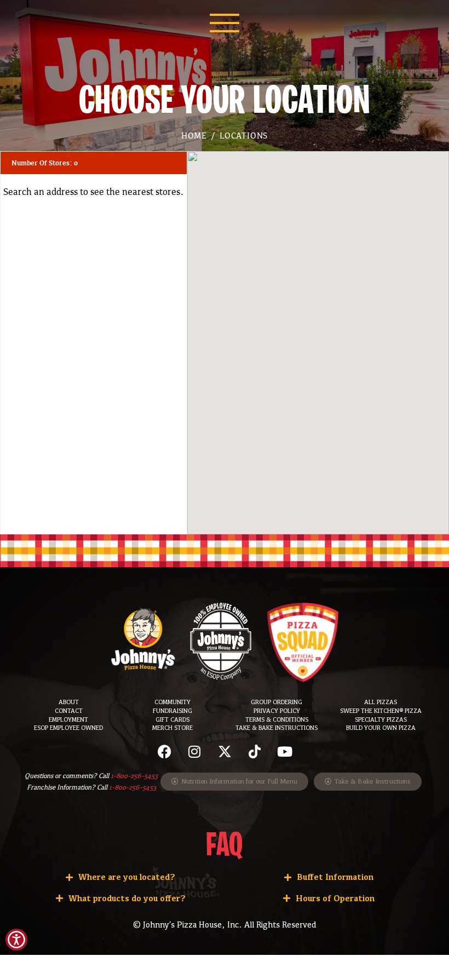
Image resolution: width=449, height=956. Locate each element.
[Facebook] (164, 751)
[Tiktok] (254, 751)
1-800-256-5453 (134, 775)
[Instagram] (194, 751)
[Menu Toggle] (224, 23)
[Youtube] (284, 751)
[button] (224, 751)
